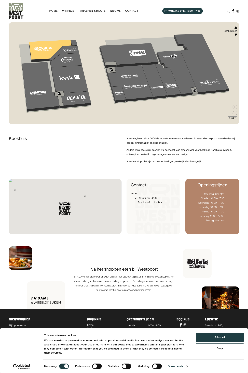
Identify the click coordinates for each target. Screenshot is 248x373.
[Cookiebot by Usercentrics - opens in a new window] (22, 366)
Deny (220, 348)
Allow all (220, 337)
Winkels (68, 11)
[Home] (17, 11)
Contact (131, 11)
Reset (232, 118)
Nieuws (115, 11)
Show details (175, 366)
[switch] (97, 366)
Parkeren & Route (92, 11)
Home (53, 11)
